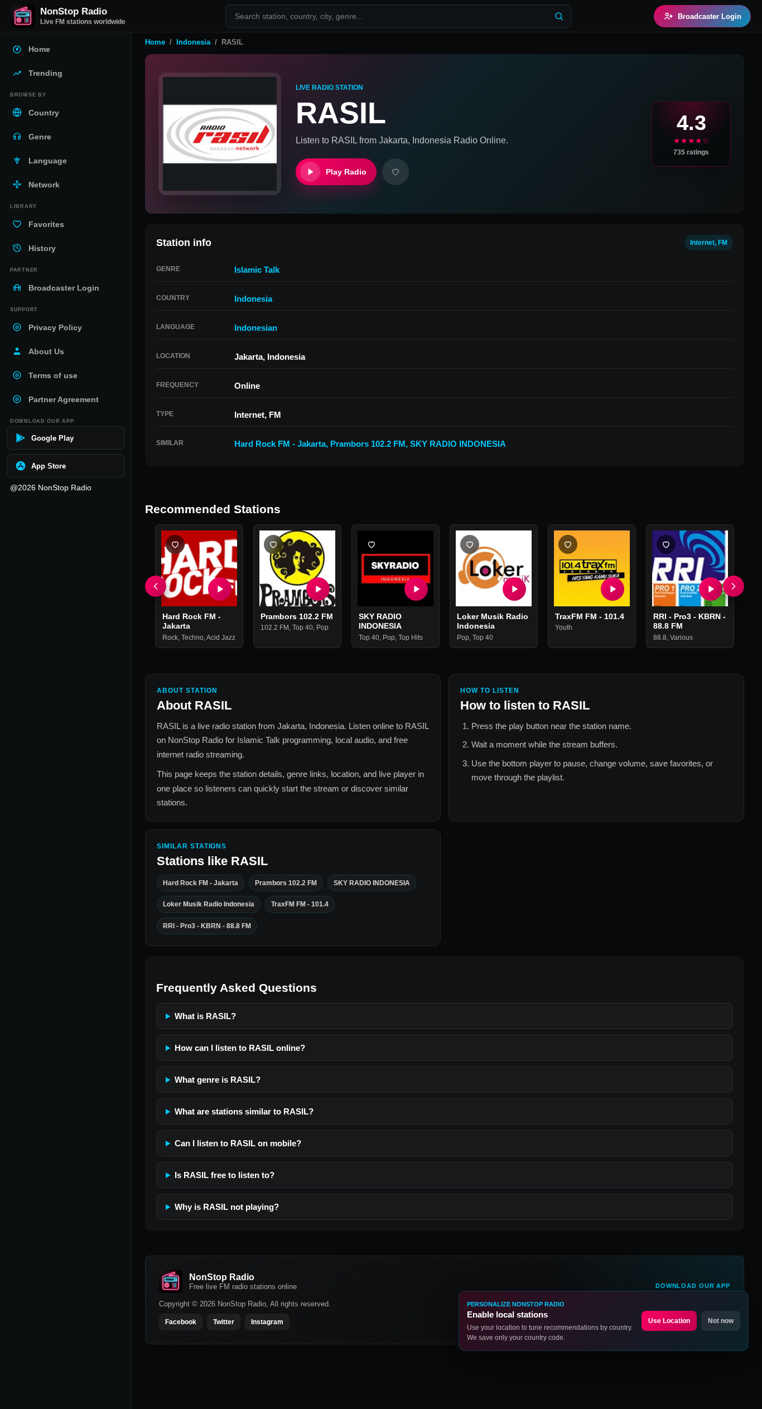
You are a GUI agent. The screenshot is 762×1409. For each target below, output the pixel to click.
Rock (170, 637)
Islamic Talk (256, 269)
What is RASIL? (205, 1016)
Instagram (267, 1322)
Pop (322, 628)
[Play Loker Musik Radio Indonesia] (514, 589)
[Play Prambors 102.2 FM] (318, 589)
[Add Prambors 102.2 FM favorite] (273, 544)
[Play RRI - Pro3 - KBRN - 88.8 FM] (710, 589)
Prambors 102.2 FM (368, 443)
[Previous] (155, 586)
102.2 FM (275, 628)
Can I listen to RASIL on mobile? (238, 1143)
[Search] (559, 16)
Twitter (223, 1322)
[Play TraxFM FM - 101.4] (612, 589)
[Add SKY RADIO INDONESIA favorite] (371, 544)
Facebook (180, 1322)
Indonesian (255, 327)
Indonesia (193, 42)
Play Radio (346, 171)
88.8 (660, 637)
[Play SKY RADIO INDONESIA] (416, 589)
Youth (563, 628)
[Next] (733, 586)
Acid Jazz (220, 637)
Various (681, 637)
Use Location (669, 1321)
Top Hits (410, 637)
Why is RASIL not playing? (227, 1207)
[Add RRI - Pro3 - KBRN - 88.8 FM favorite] (666, 544)
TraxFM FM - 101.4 (589, 616)
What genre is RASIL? (218, 1079)
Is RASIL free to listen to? (224, 1175)
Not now (721, 1321)
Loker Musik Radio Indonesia (492, 621)
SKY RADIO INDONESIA (458, 443)
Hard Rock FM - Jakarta (280, 443)
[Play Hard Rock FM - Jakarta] (220, 589)
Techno (192, 637)
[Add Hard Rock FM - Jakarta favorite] (175, 544)
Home (155, 42)
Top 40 (302, 628)
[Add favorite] (395, 171)
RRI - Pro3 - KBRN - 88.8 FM (207, 926)
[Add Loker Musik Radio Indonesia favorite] (469, 544)
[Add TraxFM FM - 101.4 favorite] (567, 544)
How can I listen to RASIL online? (240, 1048)
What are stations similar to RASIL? (244, 1111)
